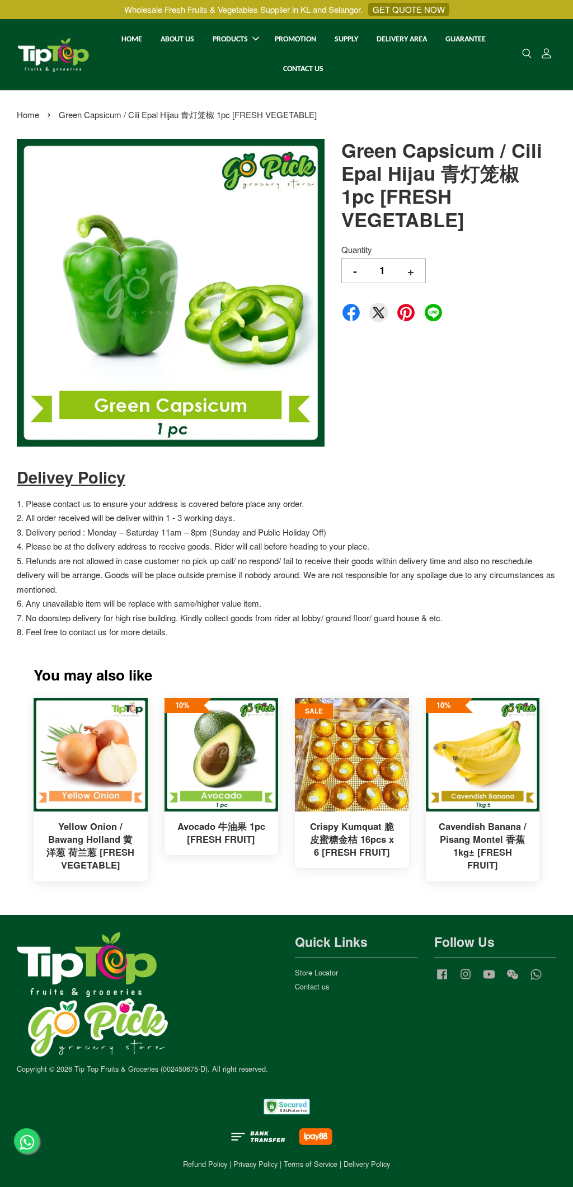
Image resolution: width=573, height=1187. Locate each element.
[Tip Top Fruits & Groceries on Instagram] (465, 979)
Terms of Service (310, 1163)
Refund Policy (205, 1163)
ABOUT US (177, 39)
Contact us (312, 986)
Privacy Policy (255, 1163)
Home (28, 114)
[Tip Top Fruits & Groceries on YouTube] (489, 979)
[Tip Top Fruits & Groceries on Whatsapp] (536, 979)
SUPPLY (346, 39)
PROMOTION (295, 39)
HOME (131, 39)
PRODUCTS (230, 39)
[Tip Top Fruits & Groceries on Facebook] (442, 979)
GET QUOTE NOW (409, 9)
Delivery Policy (367, 1163)
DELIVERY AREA (402, 39)
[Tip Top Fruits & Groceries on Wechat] (512, 979)
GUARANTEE (465, 39)
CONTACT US (303, 69)
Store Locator (316, 972)
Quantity (356, 249)
